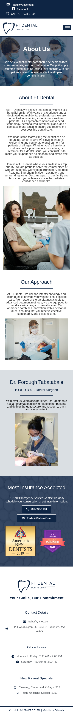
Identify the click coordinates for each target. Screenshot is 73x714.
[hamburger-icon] (67, 27)
